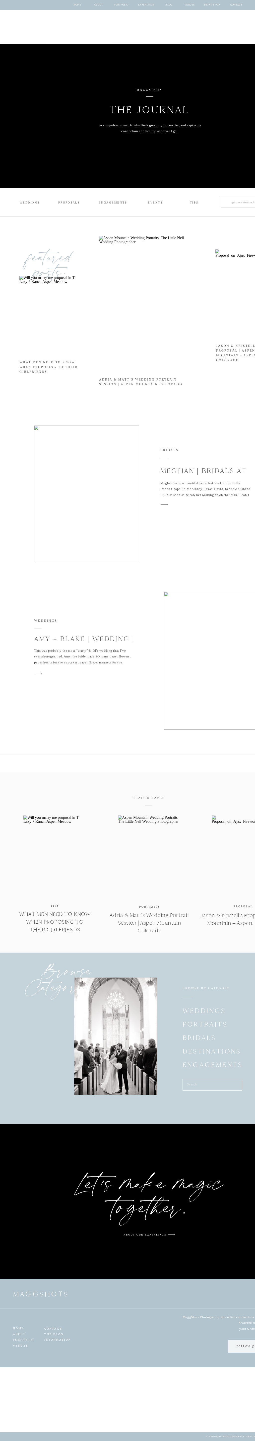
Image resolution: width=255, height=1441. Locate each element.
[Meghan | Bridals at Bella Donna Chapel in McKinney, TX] (86, 494)
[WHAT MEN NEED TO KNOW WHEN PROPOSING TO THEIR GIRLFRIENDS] (54, 856)
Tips (55, 905)
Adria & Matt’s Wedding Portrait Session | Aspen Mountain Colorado (149, 923)
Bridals (169, 450)
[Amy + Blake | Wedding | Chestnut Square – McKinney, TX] (38, 673)
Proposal (243, 906)
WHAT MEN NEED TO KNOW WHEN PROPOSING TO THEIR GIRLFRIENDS (48, 367)
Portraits (149, 906)
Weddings (45, 620)
